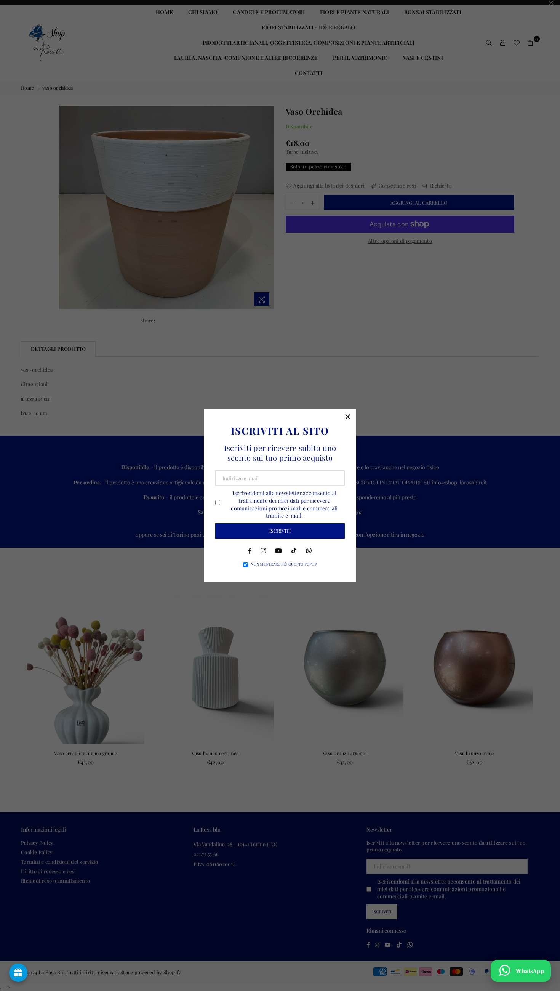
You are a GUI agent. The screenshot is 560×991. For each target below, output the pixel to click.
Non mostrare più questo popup (284, 564)
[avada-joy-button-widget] (18, 973)
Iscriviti (280, 531)
